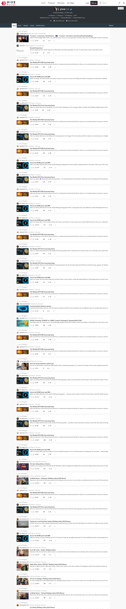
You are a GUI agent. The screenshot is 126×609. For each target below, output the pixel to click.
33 (51, 469)
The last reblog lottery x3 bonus (40, 464)
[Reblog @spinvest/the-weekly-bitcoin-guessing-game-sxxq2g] (55, 339)
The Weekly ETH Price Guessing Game (42, 105)
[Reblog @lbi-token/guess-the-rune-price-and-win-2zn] (55, 540)
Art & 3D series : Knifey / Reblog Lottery (43, 550)
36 (50, 282)
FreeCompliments (32, 318)
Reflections (33, 361)
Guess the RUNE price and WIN (40, 76)
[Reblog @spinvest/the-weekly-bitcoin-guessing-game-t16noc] (55, 96)
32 (50, 210)
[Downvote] (33, 41)
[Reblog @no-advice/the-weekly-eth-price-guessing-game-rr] (55, 382)
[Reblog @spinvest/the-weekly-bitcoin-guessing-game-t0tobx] (55, 124)
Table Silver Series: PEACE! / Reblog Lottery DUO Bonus (48, 564)
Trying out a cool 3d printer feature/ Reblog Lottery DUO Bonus (50, 521)
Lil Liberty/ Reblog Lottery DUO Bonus (42, 607)
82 (50, 325)
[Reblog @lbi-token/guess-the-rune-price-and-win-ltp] (55, 81)
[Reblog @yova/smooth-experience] (54, 53)
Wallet (111, 25)
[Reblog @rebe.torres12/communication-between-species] (54, 311)
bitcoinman (23, 461)
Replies (26, 25)
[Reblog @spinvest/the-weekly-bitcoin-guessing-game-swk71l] (55, 440)
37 (50, 354)
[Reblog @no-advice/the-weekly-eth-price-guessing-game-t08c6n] (55, 182)
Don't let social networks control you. (42, 363)
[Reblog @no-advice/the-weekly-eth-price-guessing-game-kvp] (55, 268)
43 (50, 124)
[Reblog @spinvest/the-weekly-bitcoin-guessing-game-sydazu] (55, 296)
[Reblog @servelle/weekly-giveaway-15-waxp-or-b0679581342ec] (55, 325)
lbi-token (22, 74)
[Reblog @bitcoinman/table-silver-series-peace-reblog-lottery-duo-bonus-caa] (55, 569)
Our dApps (70, 3)
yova (19, 31)
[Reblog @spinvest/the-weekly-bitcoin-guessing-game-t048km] (55, 196)
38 (50, 182)
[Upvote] (31, 41)
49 (50, 67)
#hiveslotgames (30, 45)
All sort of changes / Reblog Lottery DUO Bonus (45, 578)
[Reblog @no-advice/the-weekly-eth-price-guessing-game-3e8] (55, 253)
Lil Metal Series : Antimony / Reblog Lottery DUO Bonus (48, 478)
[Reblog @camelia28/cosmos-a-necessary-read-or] (54, 41)
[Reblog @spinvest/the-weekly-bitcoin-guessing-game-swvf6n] (55, 411)
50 (50, 296)
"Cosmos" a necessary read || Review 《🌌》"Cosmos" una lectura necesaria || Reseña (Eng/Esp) (61, 36)
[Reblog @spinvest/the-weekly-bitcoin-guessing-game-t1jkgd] (55, 67)
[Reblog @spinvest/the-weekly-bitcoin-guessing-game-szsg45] (55, 239)
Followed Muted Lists (79, 18)
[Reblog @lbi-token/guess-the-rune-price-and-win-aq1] (55, 167)
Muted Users (55, 18)
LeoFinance (31, 60)
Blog (14, 25)
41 (51, 225)
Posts (43, 3)
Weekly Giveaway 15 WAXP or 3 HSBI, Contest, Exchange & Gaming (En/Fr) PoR (56, 320)
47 (51, 167)
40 (49, 110)
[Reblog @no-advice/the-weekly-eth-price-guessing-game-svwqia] (55, 512)
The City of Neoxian (35, 461)
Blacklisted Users (45, 18)
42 (50, 96)
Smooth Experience (36, 48)
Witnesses (60, 3)
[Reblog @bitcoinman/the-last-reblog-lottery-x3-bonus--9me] (55, 469)
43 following (68, 15)
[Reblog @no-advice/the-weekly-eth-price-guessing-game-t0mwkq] (55, 139)
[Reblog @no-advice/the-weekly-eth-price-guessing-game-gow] (55, 426)
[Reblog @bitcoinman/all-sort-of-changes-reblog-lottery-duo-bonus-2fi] (55, 583)
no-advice (22, 103)
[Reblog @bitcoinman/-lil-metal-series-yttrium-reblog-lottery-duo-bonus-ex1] (55, 598)
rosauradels (23, 361)
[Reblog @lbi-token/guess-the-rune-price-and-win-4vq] (55, 282)
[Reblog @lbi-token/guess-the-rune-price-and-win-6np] (55, 397)
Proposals (51, 3)
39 (50, 426)
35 (50, 81)
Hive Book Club (33, 33)
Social (32, 25)
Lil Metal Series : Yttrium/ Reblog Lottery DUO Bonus (47, 593)
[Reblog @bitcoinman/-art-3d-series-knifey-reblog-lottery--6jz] (55, 555)
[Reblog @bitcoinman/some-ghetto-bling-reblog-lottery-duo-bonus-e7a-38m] (55, 483)
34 (51, 397)
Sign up (93, 3)
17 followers (51, 15)
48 (50, 153)
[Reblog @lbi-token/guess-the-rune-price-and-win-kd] (55, 210)
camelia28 (22, 33)
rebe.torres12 (23, 304)
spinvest (22, 60)
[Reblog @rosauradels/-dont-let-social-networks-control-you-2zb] (54, 368)
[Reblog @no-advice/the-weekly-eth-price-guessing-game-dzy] (54, 110)
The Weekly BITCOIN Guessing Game (42, 62)
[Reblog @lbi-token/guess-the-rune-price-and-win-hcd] (55, 454)
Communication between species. (41, 306)
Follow (120, 8)
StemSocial (34, 304)
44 (51, 440)
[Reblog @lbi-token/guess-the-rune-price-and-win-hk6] (55, 225)
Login (87, 3)
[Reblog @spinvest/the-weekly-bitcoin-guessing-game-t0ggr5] (55, 153)
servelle (22, 318)
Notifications (40, 25)
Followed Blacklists (66, 18)
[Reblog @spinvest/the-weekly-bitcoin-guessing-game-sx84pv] (55, 354)
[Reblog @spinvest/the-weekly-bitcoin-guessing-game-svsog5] (55, 497)
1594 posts (60, 15)
